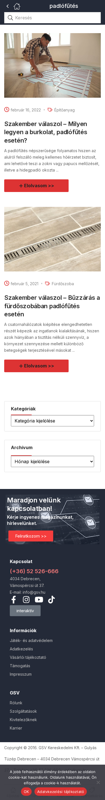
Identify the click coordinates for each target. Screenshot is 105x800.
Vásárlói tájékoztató (28, 657)
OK (26, 791)
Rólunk (16, 702)
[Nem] (98, 782)
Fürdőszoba (63, 283)
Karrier (16, 728)
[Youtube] (39, 599)
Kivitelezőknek (23, 719)
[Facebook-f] (13, 599)
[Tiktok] (51, 599)
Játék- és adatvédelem (31, 640)
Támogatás (20, 665)
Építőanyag (64, 110)
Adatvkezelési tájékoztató (60, 791)
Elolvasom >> (39, 185)
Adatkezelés (21, 648)
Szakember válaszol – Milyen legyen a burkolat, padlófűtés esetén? (45, 132)
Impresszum (21, 674)
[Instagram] (26, 599)
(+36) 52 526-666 (34, 571)
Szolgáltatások (23, 711)
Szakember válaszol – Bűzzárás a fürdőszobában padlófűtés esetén (52, 306)
